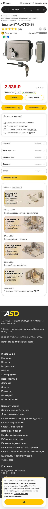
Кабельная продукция (12, 439)
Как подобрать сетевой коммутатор (21, 213)
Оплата (5, 387)
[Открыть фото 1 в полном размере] (24, 58)
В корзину (14, 98)
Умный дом (7, 460)
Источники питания (11, 431)
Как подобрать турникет (15, 239)
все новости (17, 187)
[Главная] (4, 9)
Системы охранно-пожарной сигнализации (22, 451)
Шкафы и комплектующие (14, 435)
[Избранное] (31, 9)
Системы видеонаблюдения (15, 410)
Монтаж (5, 370)
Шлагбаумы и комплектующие (16, 456)
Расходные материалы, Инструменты (20, 447)
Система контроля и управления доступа (21, 418)
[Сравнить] (40, 29)
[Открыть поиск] (24, 9)
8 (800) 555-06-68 (41, 3)
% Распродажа (8, 374)
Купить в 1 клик (34, 98)
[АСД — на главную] (10, 313)
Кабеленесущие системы (13, 443)
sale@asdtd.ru (27, 3)
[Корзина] (44, 9)
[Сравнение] (37, 9)
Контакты (6, 391)
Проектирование (9, 399)
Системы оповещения (12, 426)
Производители (9, 379)
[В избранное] (45, 29)
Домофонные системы (12, 414)
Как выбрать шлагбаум (15, 265)
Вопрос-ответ (8, 366)
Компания (6, 358)
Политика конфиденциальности (17, 341)
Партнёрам (6, 395)
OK (24, 502)
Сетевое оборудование (12, 422)
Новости (5, 362)
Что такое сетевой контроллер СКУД (21, 291)
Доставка (6, 383)
